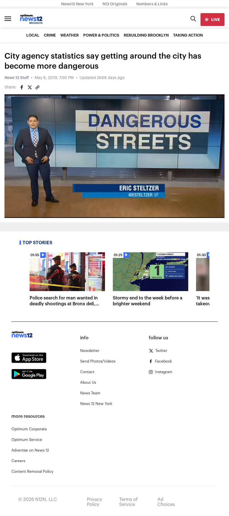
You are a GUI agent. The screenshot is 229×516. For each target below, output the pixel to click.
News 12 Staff (16, 78)
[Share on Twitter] (29, 87)
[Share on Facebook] (22, 87)
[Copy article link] (37, 87)
